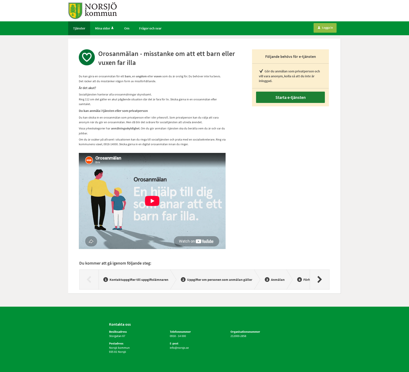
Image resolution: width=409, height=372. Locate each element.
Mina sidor (102, 28)
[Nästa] (319, 279)
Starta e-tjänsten (290, 97)
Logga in (325, 27)
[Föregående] (89, 279)
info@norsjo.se (179, 348)
